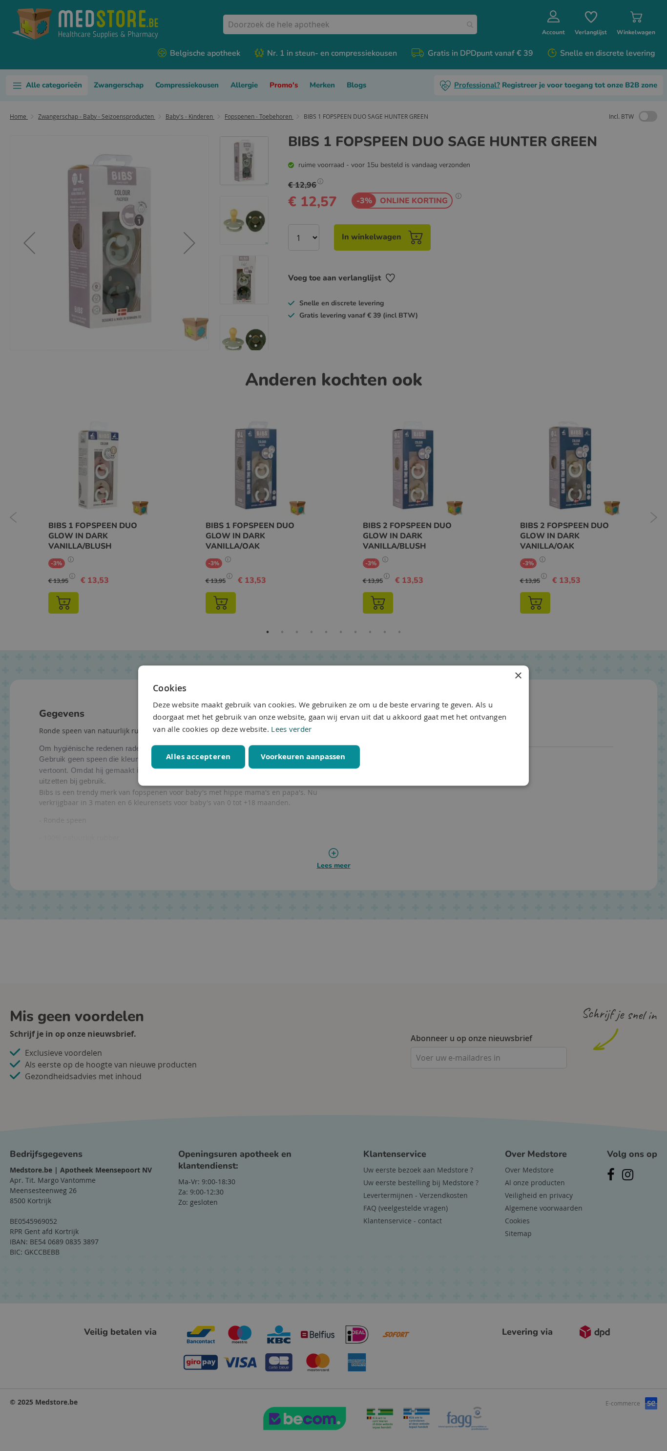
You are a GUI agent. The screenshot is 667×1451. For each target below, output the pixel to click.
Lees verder (291, 729)
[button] (304, 756)
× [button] (517, 676)
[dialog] (333, 725)
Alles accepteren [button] (198, 756)
